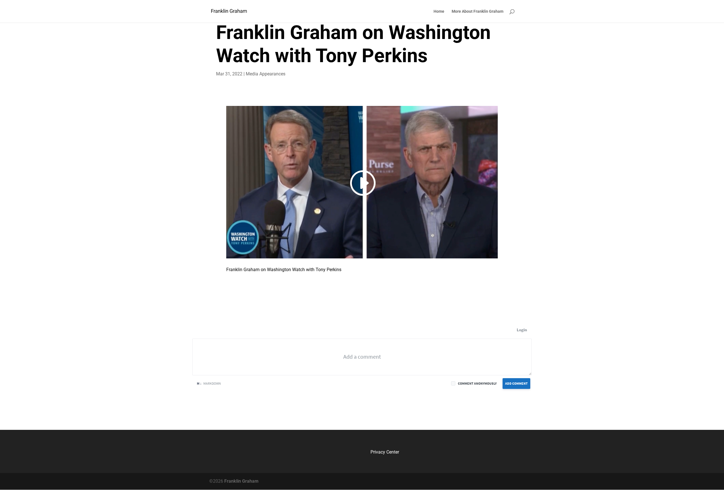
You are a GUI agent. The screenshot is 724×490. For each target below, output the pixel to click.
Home (439, 11)
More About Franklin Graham (477, 11)
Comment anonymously (477, 383)
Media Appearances (265, 74)
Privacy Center (384, 452)
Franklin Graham (240, 481)
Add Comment (516, 383)
